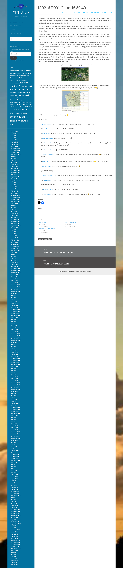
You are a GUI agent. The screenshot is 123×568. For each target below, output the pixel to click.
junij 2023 (13, 207)
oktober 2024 (15, 174)
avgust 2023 (14, 203)
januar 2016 (14, 381)
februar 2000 (15, 536)
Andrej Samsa (46, 124)
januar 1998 (14, 564)
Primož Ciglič (46, 166)
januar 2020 (14, 283)
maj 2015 (13, 397)
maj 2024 (13, 185)
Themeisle (88, 271)
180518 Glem (42, 222)
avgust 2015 (14, 391)
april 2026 (14, 140)
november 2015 (15, 385)
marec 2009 (14, 505)
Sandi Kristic (46, 133)
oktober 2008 (15, 513)
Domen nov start (19, 80)
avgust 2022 (14, 227)
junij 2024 (13, 183)
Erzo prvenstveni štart (20, 89)
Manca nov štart (14, 100)
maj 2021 (13, 258)
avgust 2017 (14, 342)
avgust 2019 (14, 293)
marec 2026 (14, 142)
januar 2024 (14, 193)
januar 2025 (14, 168)
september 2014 (16, 413)
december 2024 (15, 170)
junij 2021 (13, 256)
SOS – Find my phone (15, 33)
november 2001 (15, 530)
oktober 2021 (15, 248)
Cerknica (16, 75)
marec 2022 (14, 238)
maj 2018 (13, 324)
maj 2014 (13, 422)
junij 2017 (13, 346)
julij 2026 (13, 134)
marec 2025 (14, 164)
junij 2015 (13, 395)
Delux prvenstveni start (26, 78)
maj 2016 (13, 373)
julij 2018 (13, 319)
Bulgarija (12, 75)
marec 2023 (14, 213)
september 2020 (16, 272)
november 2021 (15, 246)
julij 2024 (13, 181)
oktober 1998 (15, 546)
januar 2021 (14, 266)
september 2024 (16, 177)
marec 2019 (14, 303)
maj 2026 (13, 138)
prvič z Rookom (13, 106)
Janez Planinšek (48, 180)
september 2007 (16, 524)
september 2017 (16, 340)
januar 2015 (14, 405)
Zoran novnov (17, 113)
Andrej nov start (14, 70)
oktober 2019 (15, 289)
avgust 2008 (14, 517)
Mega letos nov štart (24, 100)
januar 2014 (14, 430)
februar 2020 (15, 281)
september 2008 (16, 515)
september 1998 (16, 548)
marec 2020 (14, 279)
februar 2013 (15, 450)
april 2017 (14, 350)
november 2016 (15, 360)
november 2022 (15, 221)
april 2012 (14, 471)
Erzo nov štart (25, 86)
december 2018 (15, 309)
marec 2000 (14, 534)
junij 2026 (13, 136)
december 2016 (15, 358)
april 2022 (14, 236)
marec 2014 (14, 426)
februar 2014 (15, 428)
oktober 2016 (15, 362)
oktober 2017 (15, 338)
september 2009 (16, 495)
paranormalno (19, 104)
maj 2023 (13, 209)
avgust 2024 (14, 178)
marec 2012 (14, 472)
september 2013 (16, 438)
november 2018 (15, 311)
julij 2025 (13, 156)
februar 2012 (15, 475)
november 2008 (15, 511)
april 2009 (14, 503)
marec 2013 (14, 448)
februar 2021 (15, 264)
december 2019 (15, 285)
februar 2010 (15, 489)
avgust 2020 (14, 275)
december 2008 (15, 509)
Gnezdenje (17, 92)
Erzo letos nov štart (45, 239)
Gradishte (23, 92)
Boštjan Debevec (48, 189)
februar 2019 (15, 305)
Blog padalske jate (15, 25)
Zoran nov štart (19, 116)
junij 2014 (13, 419)
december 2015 (15, 383)
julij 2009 (13, 497)
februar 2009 (15, 507)
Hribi (11, 95)
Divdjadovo (12, 80)
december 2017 (15, 334)
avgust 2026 (14, 132)
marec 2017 (14, 352)
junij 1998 (13, 554)
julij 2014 (13, 417)
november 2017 (15, 336)
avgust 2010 (14, 479)
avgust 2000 (14, 532)
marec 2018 (14, 328)
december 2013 (15, 432)
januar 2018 (14, 332)
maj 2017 (13, 348)
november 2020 (15, 270)
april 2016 (14, 374)
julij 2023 (13, 205)
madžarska (29, 98)
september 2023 (16, 201)
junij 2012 (13, 466)
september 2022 (16, 226)
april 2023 (14, 211)
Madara (25, 98)
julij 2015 (13, 393)
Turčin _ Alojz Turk (48, 154)
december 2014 (15, 407)
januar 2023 (14, 217)
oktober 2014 (15, 411)
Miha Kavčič (46, 161)
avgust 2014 (14, 415)
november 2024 (15, 172)
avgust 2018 (14, 317)
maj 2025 (13, 160)
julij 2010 (13, 481)
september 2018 (16, 315)
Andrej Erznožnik (47, 143)
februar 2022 (15, 240)
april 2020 (14, 276)
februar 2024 (15, 191)
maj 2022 (13, 234)
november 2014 (15, 409)
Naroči (13, 58)
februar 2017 (15, 354)
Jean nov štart (22, 95)
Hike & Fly (27, 92)
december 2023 (15, 195)
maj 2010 (13, 483)
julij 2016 (13, 368)
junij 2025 (13, 158)
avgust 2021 (14, 252)
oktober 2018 (15, 313)
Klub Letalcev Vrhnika (16, 22)
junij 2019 (13, 297)
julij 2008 (13, 520)
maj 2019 (13, 299)
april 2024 (14, 187)
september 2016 (16, 364)
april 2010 (14, 485)
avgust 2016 (14, 366)
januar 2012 (14, 477)
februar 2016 (15, 379)
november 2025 (15, 150)
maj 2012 (13, 468)
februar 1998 (15, 562)
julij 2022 (13, 230)
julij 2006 (13, 526)
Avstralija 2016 (22, 70)
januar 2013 (14, 452)
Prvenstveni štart (27, 104)
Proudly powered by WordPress (67, 271)
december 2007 (15, 521)
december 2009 (15, 491)
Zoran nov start (24, 113)
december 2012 (15, 454)
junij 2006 (13, 528)
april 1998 (14, 558)
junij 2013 (13, 442)
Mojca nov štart (26, 102)
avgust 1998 (14, 550)
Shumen (18, 106)
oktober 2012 (15, 458)
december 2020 (15, 268)
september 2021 (16, 250)
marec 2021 (14, 262)
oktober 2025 (15, 152)
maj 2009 (13, 501)
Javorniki (14, 95)
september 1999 (16, 540)
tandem (27, 107)
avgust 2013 (14, 440)
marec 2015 (14, 401)
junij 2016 (13, 370)
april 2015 (14, 399)
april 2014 (14, 423)
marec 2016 (14, 377)
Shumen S (22, 106)
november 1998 (15, 544)
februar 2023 (15, 215)
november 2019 (15, 287)
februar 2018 (15, 330)
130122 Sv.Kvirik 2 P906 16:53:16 (48, 229)
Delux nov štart (15, 78)
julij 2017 (13, 344)
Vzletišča (12, 29)
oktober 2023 (15, 199)
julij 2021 (13, 254)
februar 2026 (15, 144)
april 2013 (14, 446)
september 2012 (16, 460)
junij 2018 (13, 321)
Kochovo (21, 98)
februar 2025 (15, 166)
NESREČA (12, 104)
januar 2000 (14, 538)
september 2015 (16, 389)
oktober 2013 (15, 436)
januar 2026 (14, 146)
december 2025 (15, 148)
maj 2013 (13, 444)
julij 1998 (13, 552)
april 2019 (14, 301)
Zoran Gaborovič (47, 129)
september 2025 (16, 154)
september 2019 (16, 291)
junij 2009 (13, 499)
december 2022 (15, 219)
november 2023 (15, 197)
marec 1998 (14, 560)
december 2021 (15, 244)
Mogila (20, 102)
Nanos (30, 102)
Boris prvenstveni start (24, 73)
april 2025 (14, 162)
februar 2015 (15, 403)
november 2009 (15, 493)
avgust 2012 (14, 462)
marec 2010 (14, 487)
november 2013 (15, 434)
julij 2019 (13, 295)
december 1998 (15, 542)
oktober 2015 (15, 387)
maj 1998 (13, 556)
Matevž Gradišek (47, 138)
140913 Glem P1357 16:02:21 (73, 222)
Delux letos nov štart (23, 75)
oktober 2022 (15, 223)
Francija (12, 92)
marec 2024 (14, 189)
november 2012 (15, 456)
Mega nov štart (14, 102)
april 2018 (14, 325)
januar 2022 (14, 242)
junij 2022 (13, 232)
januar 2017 (14, 356)
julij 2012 (13, 464)
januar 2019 (14, 307)
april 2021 (14, 260)
